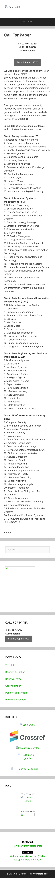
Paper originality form (16, 692)
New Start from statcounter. (28, 845)
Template (10, 665)
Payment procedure (15, 699)
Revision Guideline (15, 672)
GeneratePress (41, 873)
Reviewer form (13, 679)
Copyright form (13, 685)
